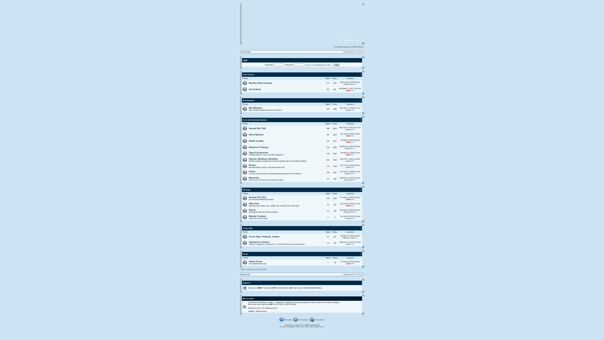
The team (263, 269)
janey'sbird (348, 180)
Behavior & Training (258, 147)
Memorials (254, 178)
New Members (248, 100)
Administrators (261, 311)
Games (252, 210)
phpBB (291, 327)
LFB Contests (248, 75)
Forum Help (247, 228)
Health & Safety (256, 141)
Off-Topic (247, 190)
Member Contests (257, 216)
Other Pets (254, 203)
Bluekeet (348, 148)
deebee (348, 110)
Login (245, 60)
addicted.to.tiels (348, 238)
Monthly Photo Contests (260, 83)
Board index (246, 52)
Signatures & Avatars (259, 242)
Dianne (348, 161)
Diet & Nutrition (256, 134)
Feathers (348, 129)
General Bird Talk (257, 128)
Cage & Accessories (258, 152)
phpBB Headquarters (312, 325)
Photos (252, 165)
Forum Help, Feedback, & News (264, 236)
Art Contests (255, 89)
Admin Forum (255, 261)
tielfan (348, 90)
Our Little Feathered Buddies (255, 120)
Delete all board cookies (249, 269)
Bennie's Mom (316, 288)
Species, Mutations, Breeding (263, 159)
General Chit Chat (257, 197)
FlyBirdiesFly (348, 84)
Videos (252, 171)
